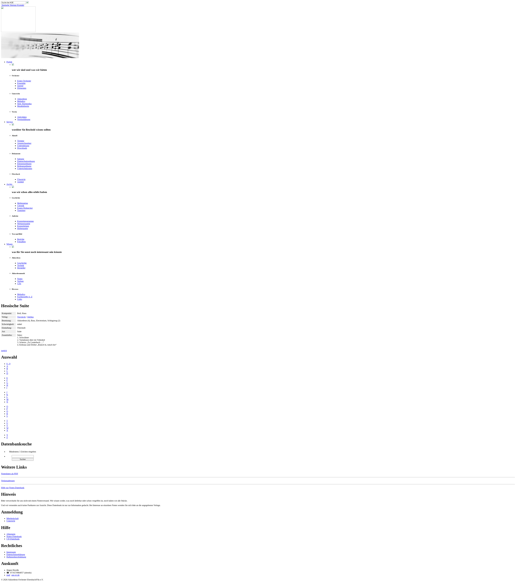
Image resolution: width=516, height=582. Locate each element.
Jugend (20, 86)
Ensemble (21, 83)
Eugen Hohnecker (25, 208)
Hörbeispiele (22, 228)
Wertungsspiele (23, 224)
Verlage (20, 281)
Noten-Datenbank (14, 536)
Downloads (22, 148)
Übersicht (21, 179)
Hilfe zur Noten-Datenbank (12, 488)
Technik (20, 265)
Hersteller (21, 268)
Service (9, 122)
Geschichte (22, 263)
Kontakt (20, 5)
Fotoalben (21, 242)
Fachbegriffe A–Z (24, 297)
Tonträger (21, 210)
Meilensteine (22, 203)
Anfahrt (20, 182)
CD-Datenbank (12, 539)
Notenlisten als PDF (9, 474)
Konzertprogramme (25, 221)
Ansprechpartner (24, 143)
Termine (20, 141)
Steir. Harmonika (24, 104)
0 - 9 (8, 364)
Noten (19, 279)
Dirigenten (21, 88)
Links (19, 299)
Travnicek (21, 317)
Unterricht (10, 521)
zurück (4, 350)
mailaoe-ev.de (12, 575)
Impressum (11, 552)
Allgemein (10, 534)
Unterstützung (23, 146)
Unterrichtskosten (24, 168)
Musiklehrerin (23, 106)
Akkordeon (22, 99)
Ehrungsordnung (24, 164)
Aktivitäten (22, 117)
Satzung (20, 159)
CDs (19, 283)
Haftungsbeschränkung (16, 557)
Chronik (20, 205)
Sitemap (13, 5)
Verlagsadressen (8, 481)
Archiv (9, 184)
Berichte (20, 239)
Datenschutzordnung (26, 161)
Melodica (21, 101)
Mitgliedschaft (12, 518)
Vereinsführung (23, 119)
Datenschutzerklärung (15, 554)
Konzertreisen (23, 226)
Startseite (5, 5)
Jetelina (30, 317)
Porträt (9, 62)
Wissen (9, 244)
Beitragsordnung (24, 166)
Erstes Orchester (24, 81)
